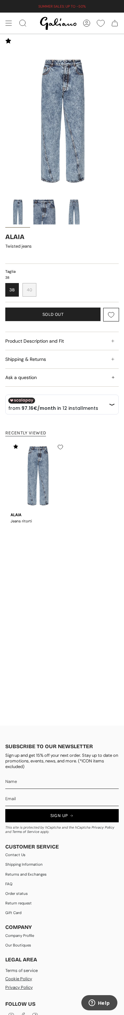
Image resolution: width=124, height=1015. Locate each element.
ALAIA (14, 237)
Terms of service (21, 970)
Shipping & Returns (25, 359)
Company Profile (19, 935)
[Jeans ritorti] (38, 475)
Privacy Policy (103, 827)
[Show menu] (8, 23)
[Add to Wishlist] (111, 314)
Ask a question (21, 377)
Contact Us (15, 854)
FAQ (9, 884)
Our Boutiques (18, 945)
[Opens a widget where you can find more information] (99, 1003)
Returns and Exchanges (26, 874)
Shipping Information (24, 864)
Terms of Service (25, 832)
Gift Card (13, 912)
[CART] (115, 23)
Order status (16, 893)
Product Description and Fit (34, 341)
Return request (18, 903)
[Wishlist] (100, 23)
